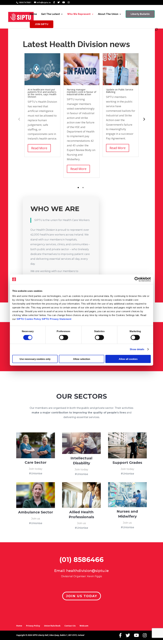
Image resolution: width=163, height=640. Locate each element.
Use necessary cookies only (35, 358)
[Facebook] (54, 2)
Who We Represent (79, 14)
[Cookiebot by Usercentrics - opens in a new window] (137, 279)
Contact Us (70, 625)
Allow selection (81, 358)
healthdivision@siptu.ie (87, 571)
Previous (19, 119)
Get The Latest (50, 14)
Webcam (84, 625)
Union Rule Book (52, 625)
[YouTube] (63, 2)
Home (33, 14)
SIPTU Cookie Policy (29, 318)
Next (144, 119)
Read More (39, 148)
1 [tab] (78, 187)
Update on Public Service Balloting (119, 90)
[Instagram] (69, 2)
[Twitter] (58, 2)
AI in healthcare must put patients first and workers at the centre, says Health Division (42, 93)
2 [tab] (83, 187)
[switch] (63, 337)
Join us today (81, 596)
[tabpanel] (42, 105)
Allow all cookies (128, 358)
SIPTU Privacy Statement (56, 318)
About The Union (108, 14)
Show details (137, 349)
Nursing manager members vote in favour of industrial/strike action (81, 92)
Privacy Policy (33, 625)
